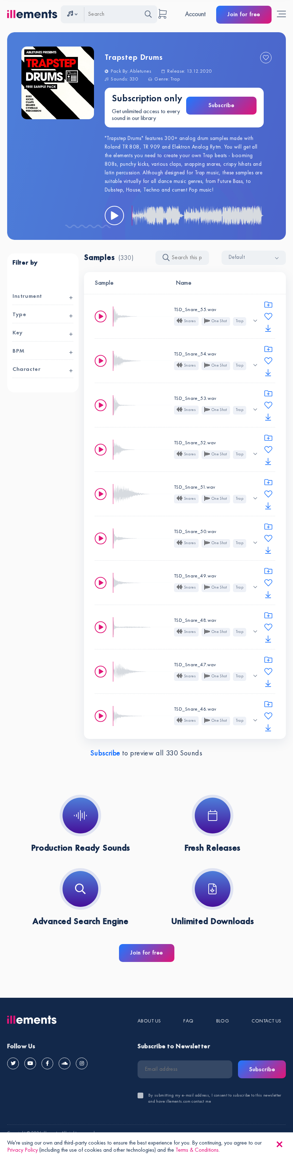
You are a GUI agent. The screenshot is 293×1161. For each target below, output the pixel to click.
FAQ (188, 1021)
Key (18, 333)
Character (26, 369)
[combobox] (254, 258)
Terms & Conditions (197, 1150)
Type (19, 315)
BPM (19, 351)
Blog (222, 1021)
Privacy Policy (22, 1150)
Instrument (27, 296)
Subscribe (221, 105)
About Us (149, 1021)
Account (195, 14)
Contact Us (266, 1021)
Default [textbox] (237, 257)
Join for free (244, 14)
